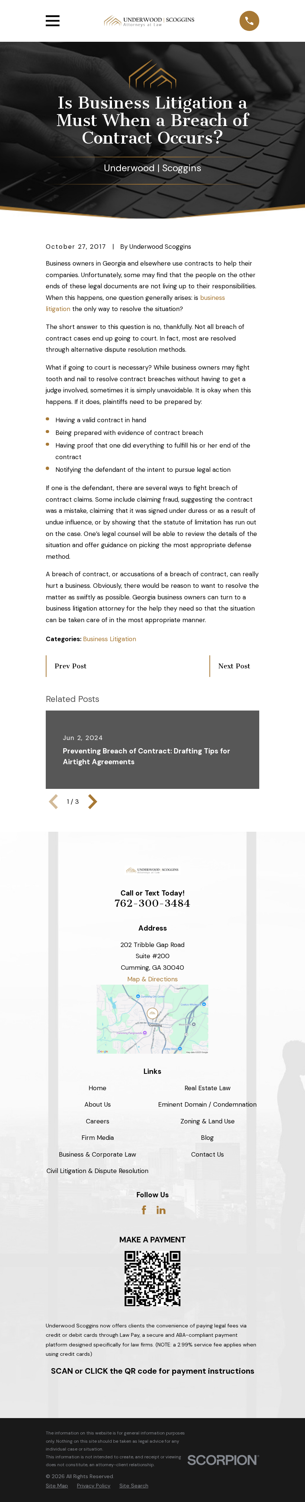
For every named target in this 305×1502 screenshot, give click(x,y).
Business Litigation (109, 639)
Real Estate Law (207, 1088)
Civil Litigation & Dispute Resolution (97, 1171)
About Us (97, 1104)
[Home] (149, 20)
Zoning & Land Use (207, 1121)
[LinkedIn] (161, 1209)
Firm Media (97, 1137)
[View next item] (92, 801)
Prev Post (71, 666)
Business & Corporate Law (97, 1154)
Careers (97, 1121)
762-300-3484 (152, 903)
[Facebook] (143, 1209)
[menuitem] (57, 1486)
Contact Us (207, 1154)
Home (97, 1088)
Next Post (234, 666)
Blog (207, 1137)
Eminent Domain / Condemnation (207, 1104)
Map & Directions (152, 979)
